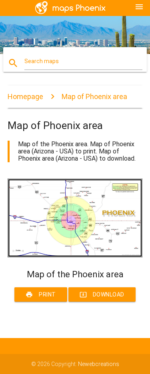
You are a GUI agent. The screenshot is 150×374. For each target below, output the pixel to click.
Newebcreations (98, 364)
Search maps (41, 61)
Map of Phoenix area (94, 96)
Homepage (25, 96)
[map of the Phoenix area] (75, 255)
